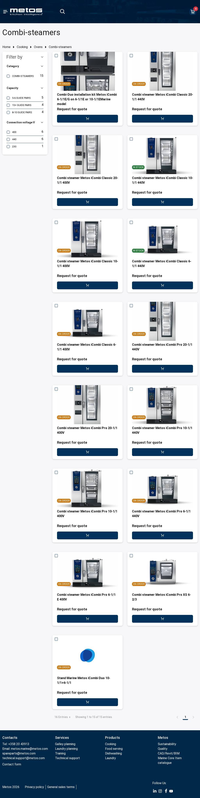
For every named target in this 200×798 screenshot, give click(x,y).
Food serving (114, 749)
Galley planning (65, 744)
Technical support (67, 758)
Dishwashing (113, 753)
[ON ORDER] (87, 654)
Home (6, 47)
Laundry (110, 758)
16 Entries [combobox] (61, 717)
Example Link (154, 791)
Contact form (11, 764)
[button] (25, 57)
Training (60, 753)
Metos (163, 738)
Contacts (9, 738)
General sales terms (61, 787)
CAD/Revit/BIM (168, 753)
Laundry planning (66, 749)
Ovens (38, 47)
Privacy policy (34, 787)
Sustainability (167, 744)
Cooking (22, 47)
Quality (162, 749)
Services (62, 738)
